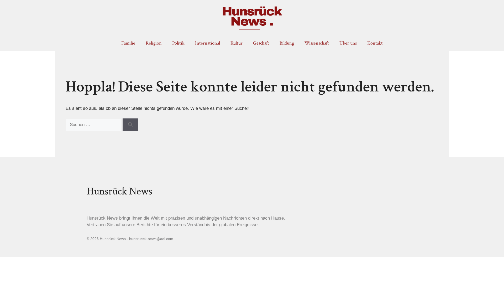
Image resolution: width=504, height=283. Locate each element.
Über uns (348, 43)
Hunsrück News (119, 191)
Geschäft (261, 43)
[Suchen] (130, 124)
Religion (154, 43)
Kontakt (375, 43)
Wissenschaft (316, 43)
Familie (128, 43)
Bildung (287, 43)
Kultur (236, 43)
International (207, 43)
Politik (178, 43)
